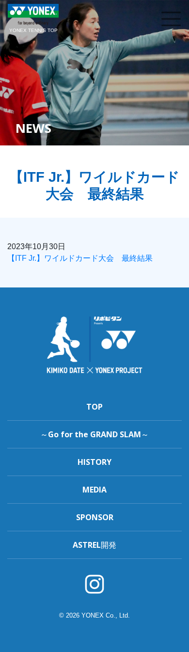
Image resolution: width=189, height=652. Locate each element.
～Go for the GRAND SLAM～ (94, 434)
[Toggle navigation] (171, 19)
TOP (94, 406)
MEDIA (94, 489)
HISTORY (94, 462)
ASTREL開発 (94, 545)
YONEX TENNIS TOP (33, 30)
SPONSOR (94, 517)
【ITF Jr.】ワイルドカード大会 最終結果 (80, 258)
